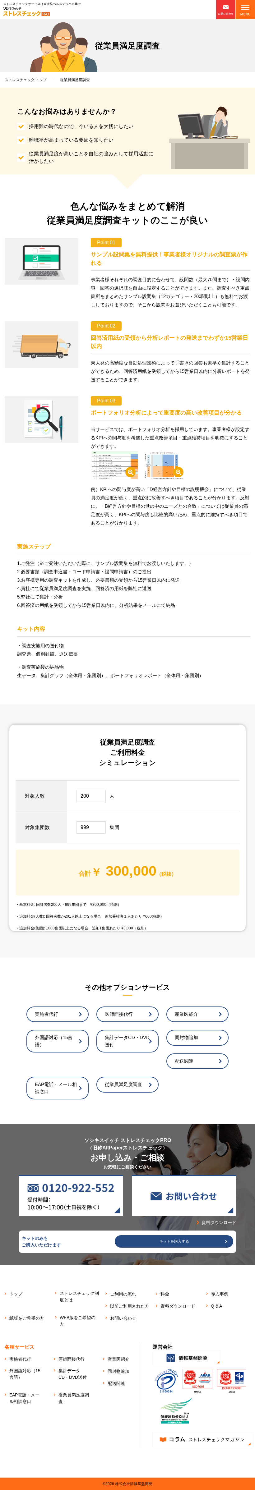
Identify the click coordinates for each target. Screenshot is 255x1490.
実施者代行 (46, 1014)
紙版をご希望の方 (26, 1318)
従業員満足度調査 (123, 1084)
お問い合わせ (123, 1318)
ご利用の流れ (123, 1293)
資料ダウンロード (177, 1306)
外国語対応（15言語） (53, 1041)
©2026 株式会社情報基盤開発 (127, 1484)
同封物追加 (186, 1037)
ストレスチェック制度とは (79, 1296)
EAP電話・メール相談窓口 (56, 1088)
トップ (26, 80)
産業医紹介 (186, 1014)
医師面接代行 (119, 1014)
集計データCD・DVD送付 (127, 1041)
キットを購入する (174, 1241)
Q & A (216, 1306)
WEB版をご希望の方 (77, 1321)
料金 (164, 1293)
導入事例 (219, 1293)
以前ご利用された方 (129, 1306)
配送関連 (184, 1061)
